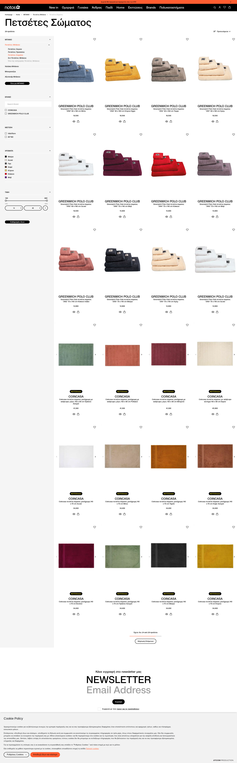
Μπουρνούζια (10, 71)
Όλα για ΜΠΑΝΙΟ (17, 83)
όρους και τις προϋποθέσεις (128, 709)
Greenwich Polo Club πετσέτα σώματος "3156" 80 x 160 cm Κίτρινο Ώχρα (122, 110)
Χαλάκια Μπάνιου (12, 66)
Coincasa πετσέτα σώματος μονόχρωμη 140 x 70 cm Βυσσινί (76, 603)
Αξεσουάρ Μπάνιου (12, 77)
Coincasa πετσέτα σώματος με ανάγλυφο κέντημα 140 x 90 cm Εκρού (215, 400)
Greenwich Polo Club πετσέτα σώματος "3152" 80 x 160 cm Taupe (168, 110)
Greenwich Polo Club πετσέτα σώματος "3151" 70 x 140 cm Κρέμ (168, 300)
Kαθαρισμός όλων (17, 222)
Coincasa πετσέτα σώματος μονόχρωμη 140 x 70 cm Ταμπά (169, 503)
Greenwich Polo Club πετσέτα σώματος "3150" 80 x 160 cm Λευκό (76, 205)
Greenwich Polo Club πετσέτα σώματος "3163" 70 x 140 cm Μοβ (215, 205)
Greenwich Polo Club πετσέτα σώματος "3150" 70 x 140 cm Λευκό (215, 300)
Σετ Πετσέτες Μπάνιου (17, 58)
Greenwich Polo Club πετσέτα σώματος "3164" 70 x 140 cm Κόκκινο (168, 205)
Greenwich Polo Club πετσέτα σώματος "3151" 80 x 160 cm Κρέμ (215, 110)
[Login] (219, 7)
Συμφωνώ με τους (120, 709)
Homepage (8, 15)
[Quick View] (74, 121)
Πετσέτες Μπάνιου (39, 15)
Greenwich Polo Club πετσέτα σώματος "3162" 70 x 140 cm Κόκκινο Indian (76, 300)
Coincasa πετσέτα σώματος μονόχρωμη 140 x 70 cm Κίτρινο (215, 603)
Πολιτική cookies (92, 749)
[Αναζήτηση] (214, 7)
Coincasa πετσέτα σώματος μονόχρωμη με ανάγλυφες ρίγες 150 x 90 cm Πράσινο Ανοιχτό (76, 401)
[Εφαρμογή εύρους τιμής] (45, 208)
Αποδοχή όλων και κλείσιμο (45, 754)
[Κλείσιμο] (230, 1)
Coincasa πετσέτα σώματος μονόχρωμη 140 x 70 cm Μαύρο (169, 603)
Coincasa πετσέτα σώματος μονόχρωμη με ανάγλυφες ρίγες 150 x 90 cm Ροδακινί (122, 400)
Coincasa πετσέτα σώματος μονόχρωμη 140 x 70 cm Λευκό (76, 503)
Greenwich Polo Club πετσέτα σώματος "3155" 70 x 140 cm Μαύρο (122, 300)
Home (18, 15)
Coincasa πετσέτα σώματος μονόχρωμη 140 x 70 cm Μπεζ (122, 503)
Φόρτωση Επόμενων (146, 641)
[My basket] (229, 7)
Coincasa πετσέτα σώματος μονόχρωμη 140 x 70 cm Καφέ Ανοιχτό (215, 503)
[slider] (6, 200)
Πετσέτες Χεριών (15, 49)
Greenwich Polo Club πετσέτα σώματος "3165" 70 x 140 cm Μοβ (122, 205)
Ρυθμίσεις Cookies (15, 754)
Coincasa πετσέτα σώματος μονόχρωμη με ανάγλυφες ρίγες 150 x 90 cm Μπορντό (169, 400)
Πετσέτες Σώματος (15, 55)
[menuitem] (54, 7)
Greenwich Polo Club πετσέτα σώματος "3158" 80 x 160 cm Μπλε (76, 110)
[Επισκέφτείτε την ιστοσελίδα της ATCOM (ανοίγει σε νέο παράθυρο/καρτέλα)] (223, 760)
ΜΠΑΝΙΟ (26, 15)
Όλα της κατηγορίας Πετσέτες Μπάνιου (24, 61)
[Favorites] (224, 7)
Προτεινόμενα (222, 31)
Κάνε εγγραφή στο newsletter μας (118, 672)
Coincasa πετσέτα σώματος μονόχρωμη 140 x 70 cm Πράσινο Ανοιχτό (122, 603)
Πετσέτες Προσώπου (16, 52)
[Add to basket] (78, 121)
